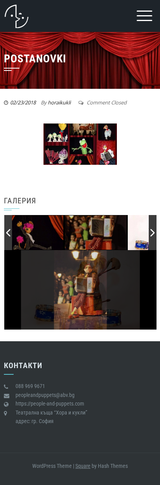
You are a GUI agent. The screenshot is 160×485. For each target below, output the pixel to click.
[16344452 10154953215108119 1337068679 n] (117, 233)
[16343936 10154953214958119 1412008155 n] (54, 233)
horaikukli (59, 102)
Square (82, 466)
